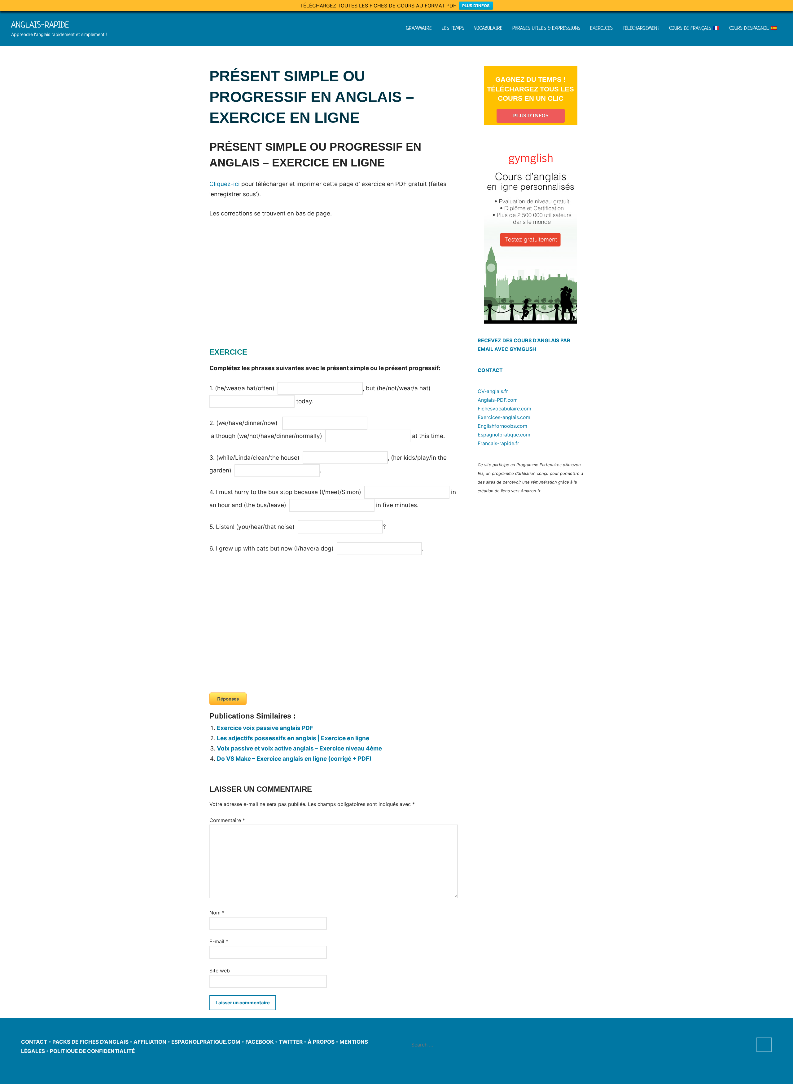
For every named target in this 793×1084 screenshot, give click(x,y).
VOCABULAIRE (488, 27)
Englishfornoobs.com (502, 426)
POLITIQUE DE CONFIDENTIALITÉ (92, 1051)
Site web (219, 970)
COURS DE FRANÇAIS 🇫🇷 (694, 27)
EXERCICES (601, 27)
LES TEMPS (453, 27)
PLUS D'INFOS (476, 5)
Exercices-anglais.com (504, 417)
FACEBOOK (259, 1042)
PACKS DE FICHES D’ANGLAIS (90, 1042)
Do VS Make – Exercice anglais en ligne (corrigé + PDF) (294, 758)
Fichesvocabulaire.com (504, 408)
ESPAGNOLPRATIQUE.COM (205, 1042)
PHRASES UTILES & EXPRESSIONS (546, 27)
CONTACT (490, 370)
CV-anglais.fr (493, 391)
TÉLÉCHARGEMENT (641, 27)
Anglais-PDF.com (498, 400)
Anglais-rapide (40, 24)
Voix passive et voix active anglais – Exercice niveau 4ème (299, 748)
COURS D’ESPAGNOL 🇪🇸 (753, 27)
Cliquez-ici (224, 184)
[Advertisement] (261, 291)
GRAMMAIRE (419, 27)
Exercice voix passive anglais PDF (265, 728)
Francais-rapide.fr (498, 443)
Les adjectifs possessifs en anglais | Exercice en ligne (293, 738)
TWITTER (291, 1042)
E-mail (218, 941)
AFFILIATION (150, 1042)
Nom (217, 912)
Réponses (228, 698)
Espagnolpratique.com (504, 434)
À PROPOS (321, 1042)
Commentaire (227, 820)
